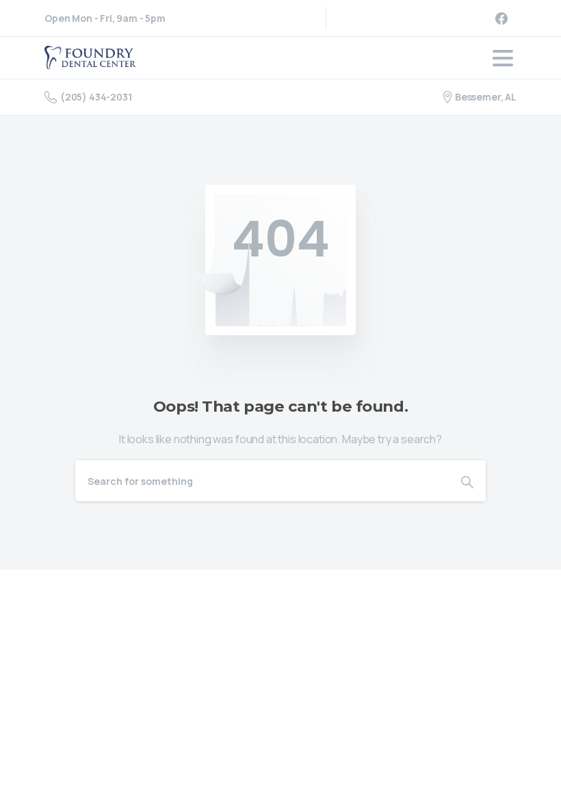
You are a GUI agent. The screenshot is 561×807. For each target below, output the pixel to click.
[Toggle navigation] (503, 58)
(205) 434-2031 (96, 96)
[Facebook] (501, 18)
